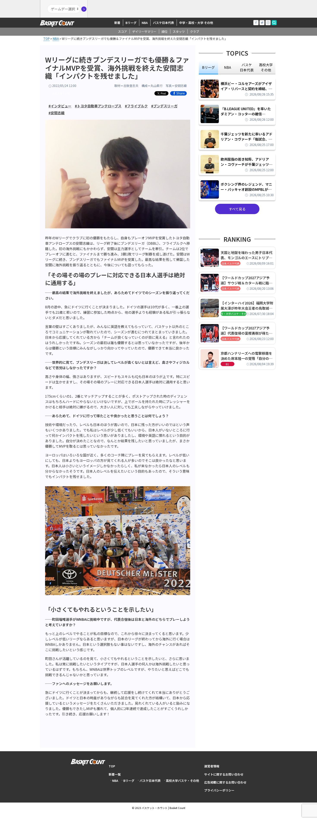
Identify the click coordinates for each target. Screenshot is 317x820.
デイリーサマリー (144, 31)
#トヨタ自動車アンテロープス (98, 105)
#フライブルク (136, 105)
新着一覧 (115, 774)
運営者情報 (211, 766)
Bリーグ (131, 22)
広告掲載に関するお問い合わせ (225, 782)
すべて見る (237, 209)
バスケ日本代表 (163, 22)
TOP (112, 766)
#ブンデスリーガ (164, 105)
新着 (117, 22)
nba (227, 67)
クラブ (194, 31)
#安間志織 (56, 112)
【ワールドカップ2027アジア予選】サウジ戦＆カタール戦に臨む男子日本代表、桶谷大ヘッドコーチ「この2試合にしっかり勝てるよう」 (246, 280)
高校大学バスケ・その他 (182, 780)
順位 (165, 31)
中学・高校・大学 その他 (196, 22)
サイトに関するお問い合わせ (223, 774)
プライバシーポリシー (219, 790)
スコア (122, 31)
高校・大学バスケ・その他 (233, 313)
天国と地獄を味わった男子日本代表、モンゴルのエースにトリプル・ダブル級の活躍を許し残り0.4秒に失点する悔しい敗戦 (247, 255)
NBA (145, 22)
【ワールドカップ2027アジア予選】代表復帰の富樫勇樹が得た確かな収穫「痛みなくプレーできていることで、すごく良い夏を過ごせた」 (246, 330)
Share (180, 93)
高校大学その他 (61, 93)
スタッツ (179, 31)
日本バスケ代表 (230, 263)
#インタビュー (60, 105)
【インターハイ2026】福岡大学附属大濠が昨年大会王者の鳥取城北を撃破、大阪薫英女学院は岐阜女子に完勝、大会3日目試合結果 (247, 305)
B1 (227, 364)
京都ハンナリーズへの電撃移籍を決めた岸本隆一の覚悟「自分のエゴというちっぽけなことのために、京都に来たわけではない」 (246, 356)
